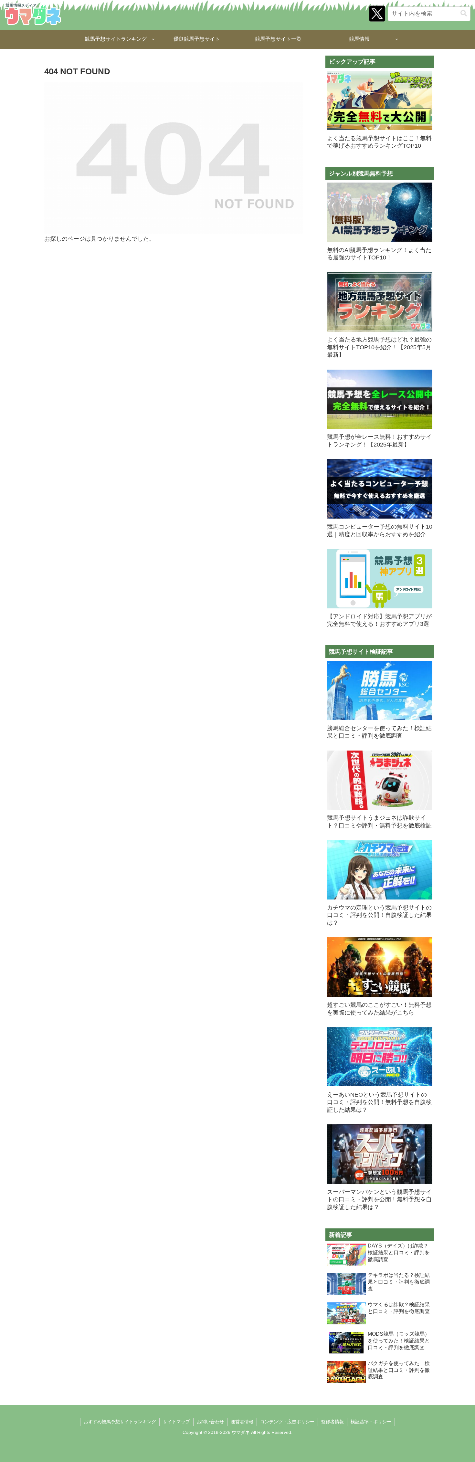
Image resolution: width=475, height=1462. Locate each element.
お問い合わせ (210, 1421)
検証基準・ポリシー (371, 1421)
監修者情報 (332, 1421)
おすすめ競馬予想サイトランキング (120, 1421)
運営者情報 (242, 1421)
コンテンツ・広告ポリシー (287, 1421)
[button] (464, 13)
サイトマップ (176, 1421)
